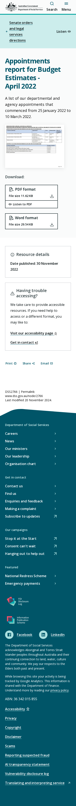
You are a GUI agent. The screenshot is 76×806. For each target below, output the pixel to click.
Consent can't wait (20, 546)
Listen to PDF (22, 204)
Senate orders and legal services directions (21, 31)
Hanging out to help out (25, 554)
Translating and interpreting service (34, 783)
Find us (10, 493)
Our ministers (16, 448)
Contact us (14, 486)
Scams (10, 746)
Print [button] (9, 363)
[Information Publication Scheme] (17, 621)
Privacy (11, 718)
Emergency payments (22, 583)
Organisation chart (20, 463)
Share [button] (27, 363)
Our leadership (17, 456)
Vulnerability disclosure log (27, 773)
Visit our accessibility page (32, 333)
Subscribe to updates (22, 516)
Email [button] (45, 363)
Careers (11, 433)
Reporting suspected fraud (27, 755)
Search (51, 9)
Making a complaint (20, 508)
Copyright (13, 727)
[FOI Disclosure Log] (17, 602)
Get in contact (22, 342)
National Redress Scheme (25, 576)
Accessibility (15, 709)
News (9, 441)
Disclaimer (13, 736)
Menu (66, 9)
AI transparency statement (27, 764)
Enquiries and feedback (24, 501)
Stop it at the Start (21, 538)
